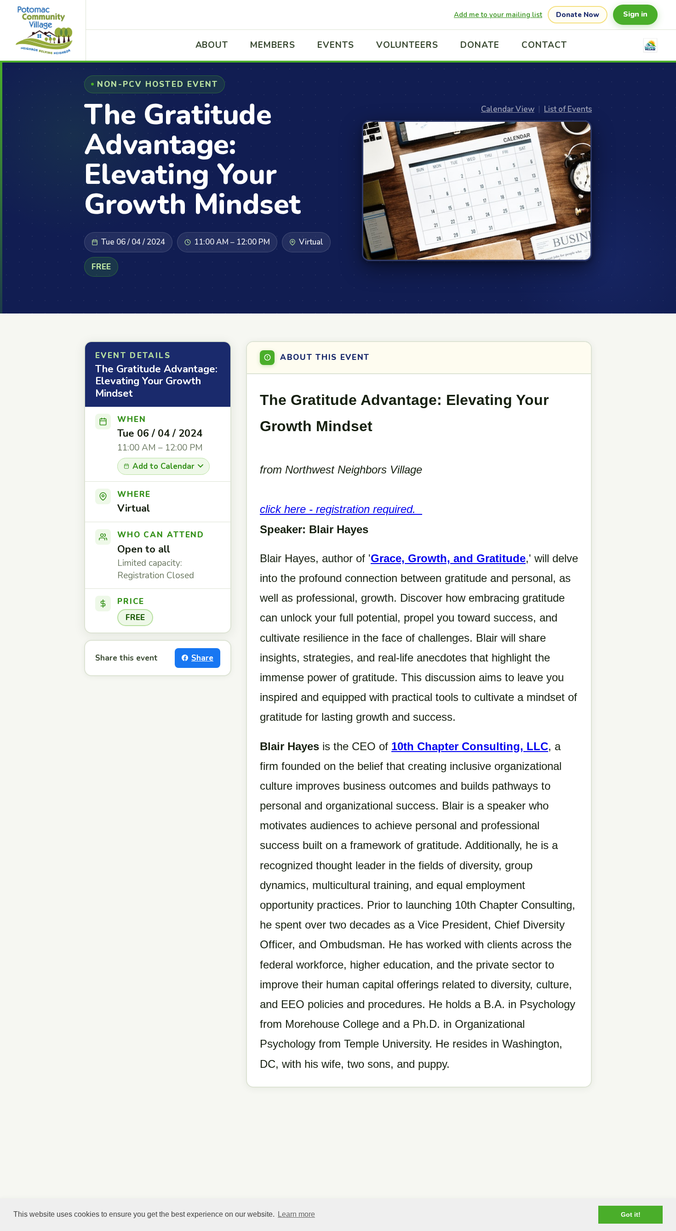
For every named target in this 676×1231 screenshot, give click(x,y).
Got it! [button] (631, 1214)
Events (335, 45)
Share (202, 658)
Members (272, 45)
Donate (479, 45)
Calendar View (507, 109)
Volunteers (407, 45)
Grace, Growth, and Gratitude (448, 558)
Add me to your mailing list (498, 14)
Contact (544, 45)
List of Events (568, 109)
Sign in (635, 14)
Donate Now (577, 14)
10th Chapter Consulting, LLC (469, 746)
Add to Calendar (163, 466)
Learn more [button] (296, 1214)
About (212, 45)
